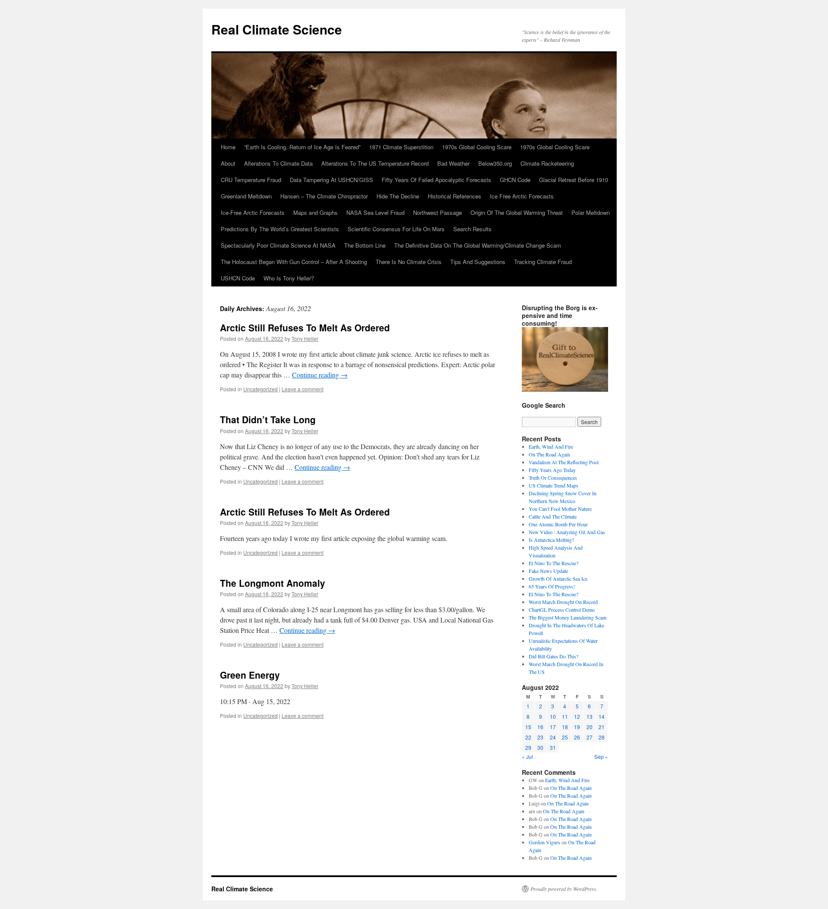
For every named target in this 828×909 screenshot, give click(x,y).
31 (553, 747)
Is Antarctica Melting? (551, 539)
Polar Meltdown (590, 212)
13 (589, 716)
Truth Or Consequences (553, 477)
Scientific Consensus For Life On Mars (396, 229)
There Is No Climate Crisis (409, 262)
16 (540, 726)
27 (589, 737)
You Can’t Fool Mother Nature (560, 508)
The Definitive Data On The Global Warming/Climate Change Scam (477, 245)
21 (602, 726)
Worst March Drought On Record (563, 601)
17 (553, 726)
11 (565, 716)
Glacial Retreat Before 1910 (573, 180)
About (228, 163)
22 (528, 737)
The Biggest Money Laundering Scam (567, 617)
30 (540, 747)
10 (553, 716)
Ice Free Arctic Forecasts (522, 196)
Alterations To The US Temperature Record (375, 163)
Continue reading (320, 374)
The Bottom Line (365, 245)
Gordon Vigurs (544, 842)
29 (528, 747)
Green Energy (250, 674)
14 (602, 716)
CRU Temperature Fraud (251, 180)
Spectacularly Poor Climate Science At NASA (278, 245)
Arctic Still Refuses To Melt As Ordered (305, 327)
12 (577, 716)
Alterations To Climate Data (278, 163)
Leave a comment (302, 389)
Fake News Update (548, 570)
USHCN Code (238, 278)
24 (553, 737)
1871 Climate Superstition (401, 147)
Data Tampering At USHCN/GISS (331, 180)
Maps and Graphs (315, 212)
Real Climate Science (276, 29)
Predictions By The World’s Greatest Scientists (280, 229)
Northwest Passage (437, 212)
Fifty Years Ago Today (552, 469)
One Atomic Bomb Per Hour (558, 524)
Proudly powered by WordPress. (563, 888)
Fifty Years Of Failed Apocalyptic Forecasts (436, 180)
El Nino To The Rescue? (553, 563)
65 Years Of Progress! (552, 586)
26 (577, 737)
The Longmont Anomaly (272, 582)
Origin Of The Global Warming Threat (516, 212)
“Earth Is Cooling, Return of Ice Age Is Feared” (302, 147)
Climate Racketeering (547, 163)
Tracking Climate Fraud (543, 262)
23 (540, 737)
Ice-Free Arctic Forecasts (253, 212)
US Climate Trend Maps (553, 485)
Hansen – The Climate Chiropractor (324, 196)
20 (589, 726)
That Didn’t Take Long (268, 419)
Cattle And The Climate (553, 516)
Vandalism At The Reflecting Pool (564, 462)
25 (565, 737)
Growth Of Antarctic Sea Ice (558, 578)
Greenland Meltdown (246, 196)
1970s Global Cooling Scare (476, 147)
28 (602, 737)
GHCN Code (515, 180)
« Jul (527, 756)
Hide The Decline (397, 196)
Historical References (454, 196)
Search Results (472, 229)
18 (565, 726)
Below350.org (495, 163)
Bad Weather (453, 163)
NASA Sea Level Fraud (375, 212)
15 (528, 726)
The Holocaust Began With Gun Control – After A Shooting (294, 262)
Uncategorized (260, 389)
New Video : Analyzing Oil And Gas (567, 531)
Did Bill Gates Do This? (553, 656)
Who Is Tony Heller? (288, 278)
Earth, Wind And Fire (551, 446)
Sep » (601, 756)
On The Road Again (549, 454)
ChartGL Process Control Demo (562, 609)
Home (228, 147)
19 (577, 726)
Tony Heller (305, 338)
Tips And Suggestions (477, 262)
